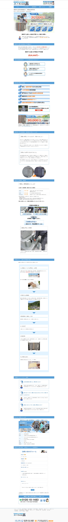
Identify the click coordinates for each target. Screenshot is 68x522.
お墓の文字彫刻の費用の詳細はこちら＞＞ (27, 126)
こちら (27, 279)
